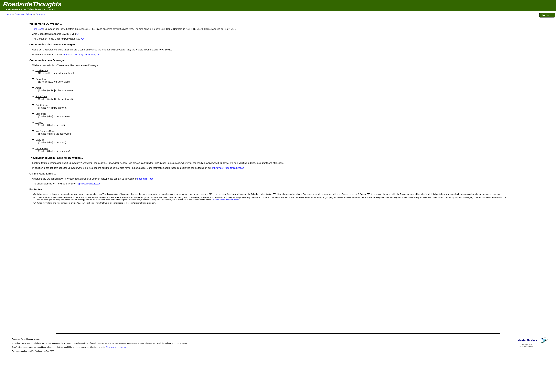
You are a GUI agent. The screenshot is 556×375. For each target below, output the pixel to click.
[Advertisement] (12, 72)
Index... (547, 15)
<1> (78, 34)
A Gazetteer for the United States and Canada (30, 9)
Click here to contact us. (116, 347)
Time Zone (37, 29)
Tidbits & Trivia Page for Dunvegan (81, 54)
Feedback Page (145, 179)
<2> (83, 39)
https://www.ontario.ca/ (88, 183)
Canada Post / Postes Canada (225, 199)
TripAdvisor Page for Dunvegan (228, 168)
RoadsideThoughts (32, 4)
